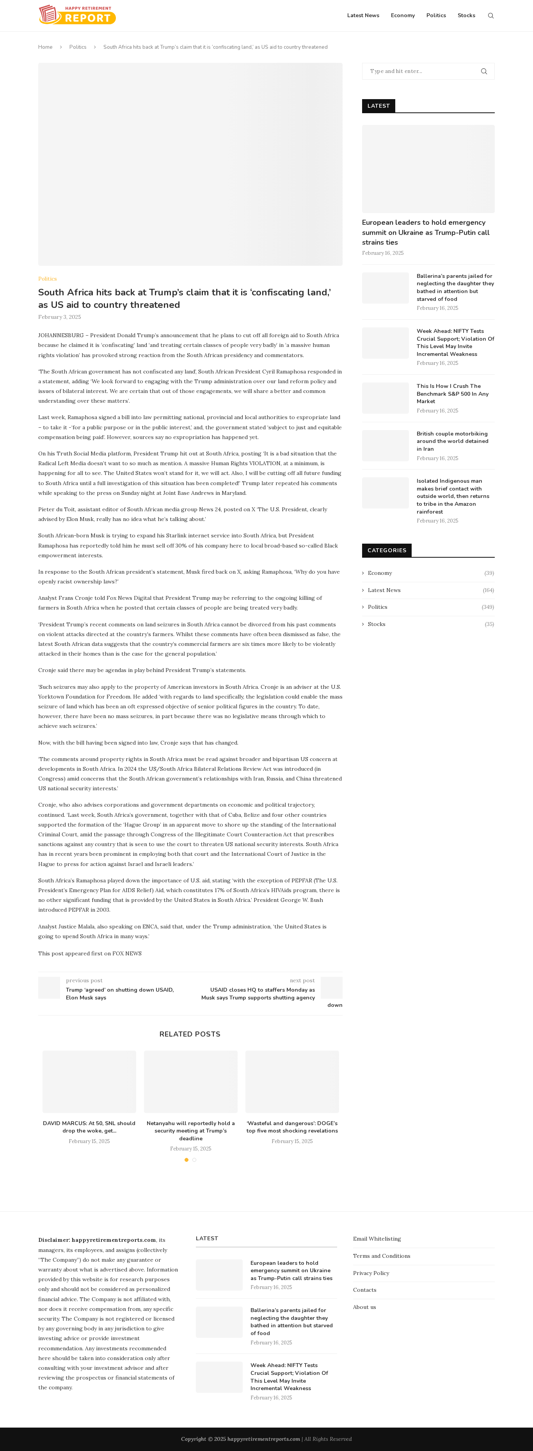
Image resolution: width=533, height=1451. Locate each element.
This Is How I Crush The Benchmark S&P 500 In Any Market (453, 393)
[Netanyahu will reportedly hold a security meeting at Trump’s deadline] (191, 1082)
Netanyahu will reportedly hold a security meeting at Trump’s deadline (191, 1131)
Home (45, 47)
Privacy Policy (371, 1273)
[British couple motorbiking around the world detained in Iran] (385, 445)
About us (364, 1307)
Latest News (363, 15)
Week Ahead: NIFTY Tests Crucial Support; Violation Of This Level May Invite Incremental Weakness (455, 342)
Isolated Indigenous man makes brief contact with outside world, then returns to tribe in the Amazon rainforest (453, 496)
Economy (403, 15)
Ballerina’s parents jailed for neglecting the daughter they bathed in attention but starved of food (455, 287)
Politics (436, 15)
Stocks (466, 15)
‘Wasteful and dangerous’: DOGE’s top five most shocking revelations (292, 1127)
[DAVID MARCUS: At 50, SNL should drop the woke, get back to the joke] (89, 1082)
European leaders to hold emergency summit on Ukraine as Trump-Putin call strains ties (426, 232)
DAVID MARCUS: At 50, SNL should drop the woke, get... (89, 1127)
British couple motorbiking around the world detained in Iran (453, 441)
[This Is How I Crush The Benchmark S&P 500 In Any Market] (385, 398)
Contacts (365, 1289)
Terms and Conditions (381, 1255)
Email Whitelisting (377, 1238)
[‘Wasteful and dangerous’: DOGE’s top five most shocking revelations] (292, 1082)
